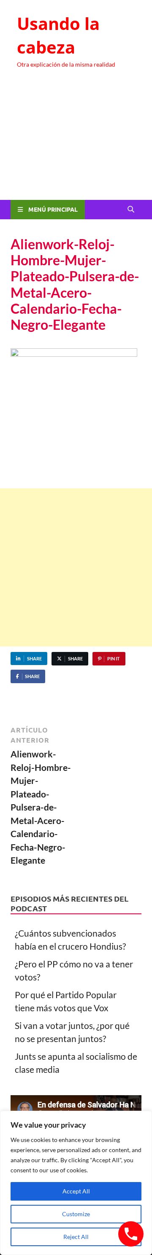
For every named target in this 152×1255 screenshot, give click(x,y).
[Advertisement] (76, 142)
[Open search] (131, 209)
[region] (76, 1183)
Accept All (76, 1191)
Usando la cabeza (58, 35)
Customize (76, 1213)
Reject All (76, 1236)
